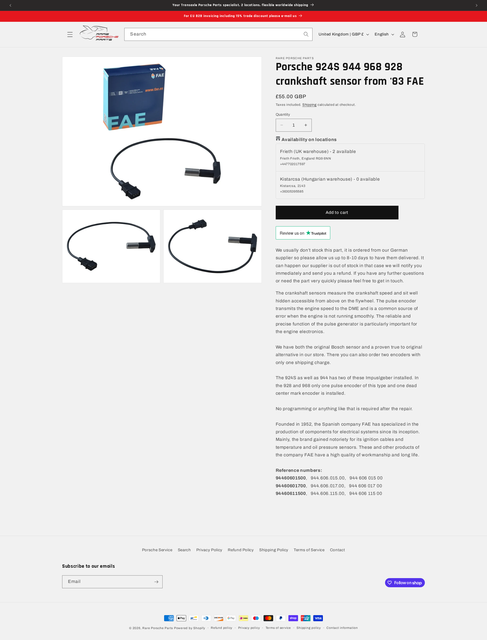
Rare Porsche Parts (157, 628)
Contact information (342, 628)
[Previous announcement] (10, 5)
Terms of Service (309, 550)
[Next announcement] (476, 5)
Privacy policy (249, 628)
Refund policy (221, 628)
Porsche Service (157, 550)
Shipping (309, 105)
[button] (70, 34)
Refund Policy (241, 550)
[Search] (306, 34)
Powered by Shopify (189, 628)
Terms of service (278, 628)
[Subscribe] (156, 582)
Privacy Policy (209, 550)
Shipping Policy (273, 550)
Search (184, 550)
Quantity (283, 114)
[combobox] (218, 34)
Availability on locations (309, 139)
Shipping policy (309, 628)
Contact (337, 550)
